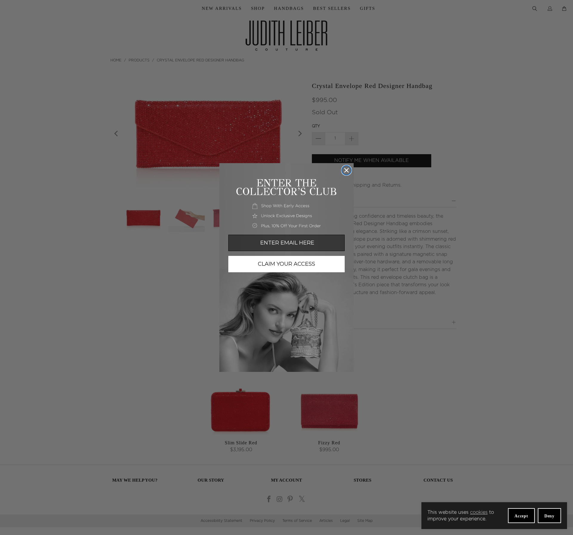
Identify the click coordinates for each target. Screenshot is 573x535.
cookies (479, 512)
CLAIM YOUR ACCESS (286, 264)
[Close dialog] (346, 170)
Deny (549, 516)
